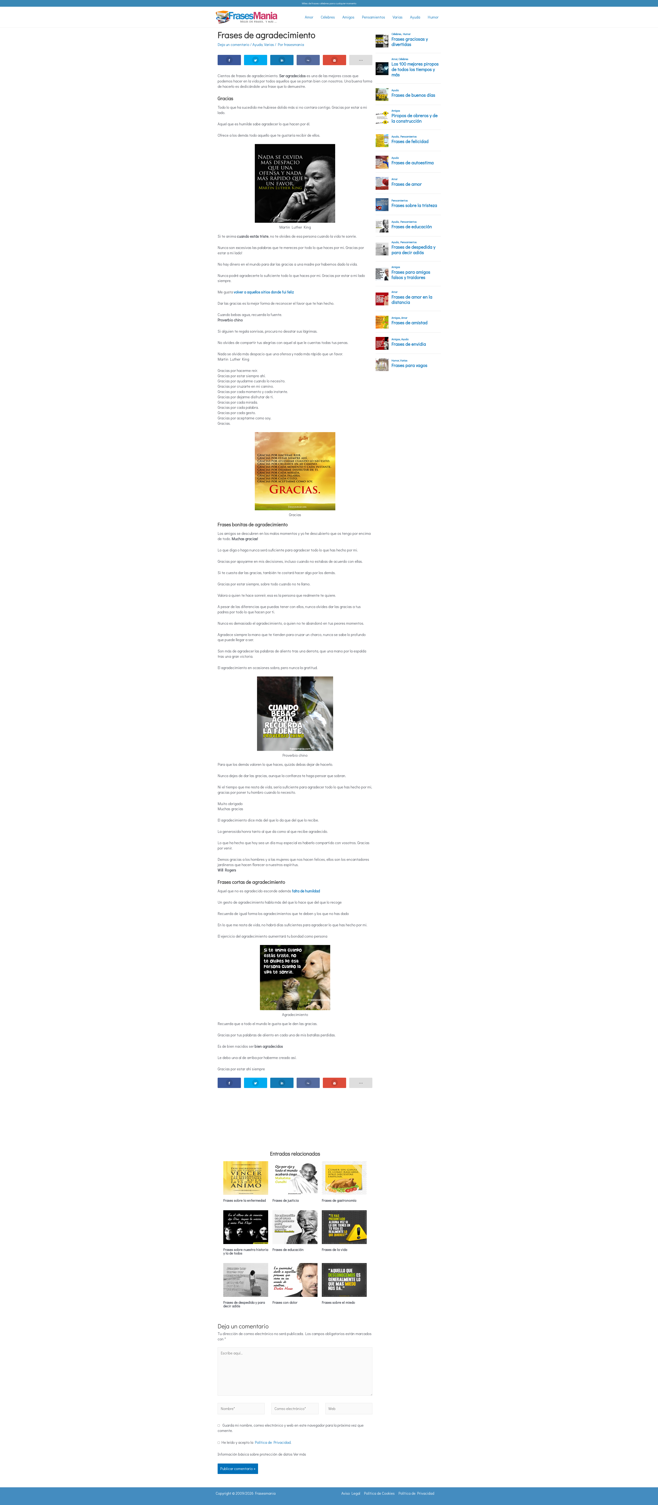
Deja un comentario (233, 44)
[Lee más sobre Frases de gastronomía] (344, 1177)
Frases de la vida (334, 1249)
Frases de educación (288, 1249)
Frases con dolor (284, 1302)
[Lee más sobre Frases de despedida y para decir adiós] (245, 1279)
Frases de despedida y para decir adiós (244, 1304)
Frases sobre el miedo (338, 1302)
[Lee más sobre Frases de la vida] (344, 1226)
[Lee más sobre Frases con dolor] (294, 1279)
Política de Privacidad (273, 1442)
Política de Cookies (379, 1493)
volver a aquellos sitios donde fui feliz (264, 291)
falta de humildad (306, 890)
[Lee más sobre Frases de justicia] (294, 1177)
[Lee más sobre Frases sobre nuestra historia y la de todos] (245, 1226)
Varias (269, 44)
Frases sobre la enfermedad (244, 1200)
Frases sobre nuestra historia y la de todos (245, 1251)
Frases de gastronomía (339, 1200)
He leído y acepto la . (255, 1442)
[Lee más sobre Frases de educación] (294, 1226)
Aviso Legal (350, 1493)
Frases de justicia (285, 1200)
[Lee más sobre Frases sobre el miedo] (344, 1279)
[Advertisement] (295, 1115)
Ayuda (257, 44)
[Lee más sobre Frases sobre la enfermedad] (245, 1177)
